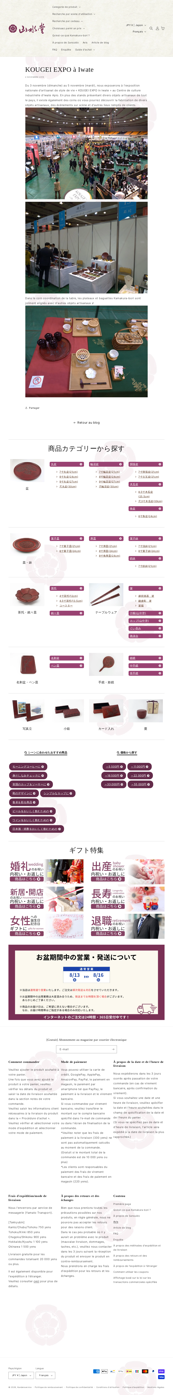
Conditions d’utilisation (107, 1387)
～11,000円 (138, 766)
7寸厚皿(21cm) (108, 546)
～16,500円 (112, 775)
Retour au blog (88, 422)
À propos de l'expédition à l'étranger (135, 1265)
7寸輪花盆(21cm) (109, 471)
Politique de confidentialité (79, 1387)
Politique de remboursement (49, 1387)
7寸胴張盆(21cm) (148, 471)
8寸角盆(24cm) (147, 516)
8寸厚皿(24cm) (108, 551)
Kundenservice (24, 1387)
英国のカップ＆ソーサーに (29, 784)
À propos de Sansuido (126, 1215)
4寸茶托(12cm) (68, 596)
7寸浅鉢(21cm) (147, 546)
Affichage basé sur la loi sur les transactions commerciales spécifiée (135, 1279)
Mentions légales (155, 1387)
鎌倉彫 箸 (145, 600)
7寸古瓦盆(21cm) (148, 476)
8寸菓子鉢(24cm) (149, 551)
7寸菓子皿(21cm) (69, 546)
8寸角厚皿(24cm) (109, 555)
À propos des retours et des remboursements (130, 1257)
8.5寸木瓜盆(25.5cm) (145, 494)
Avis (115, 1221)
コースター (66, 605)
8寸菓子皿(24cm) (70, 551)
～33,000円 (112, 784)
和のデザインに (22, 793)
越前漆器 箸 (146, 596)
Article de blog (122, 1227)
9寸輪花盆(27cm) (109, 481)
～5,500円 (112, 766)
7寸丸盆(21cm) (68, 471)
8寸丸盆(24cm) (68, 476)
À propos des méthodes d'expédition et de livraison (137, 1247)
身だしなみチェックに (27, 775)
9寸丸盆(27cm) (68, 481)
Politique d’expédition (133, 1387)
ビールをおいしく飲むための (31, 811)
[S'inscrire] (113, 1049)
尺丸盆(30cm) (67, 486)
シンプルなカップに (56, 793)
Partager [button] (34, 407)
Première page (122, 1204)
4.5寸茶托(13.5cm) (70, 600)
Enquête (118, 1239)
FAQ (115, 1233)
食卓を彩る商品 (22, 802)
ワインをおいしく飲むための (31, 820)
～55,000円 (138, 784)
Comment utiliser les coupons (131, 1271)
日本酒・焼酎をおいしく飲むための (35, 829)
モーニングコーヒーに (27, 766)
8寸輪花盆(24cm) (109, 476)
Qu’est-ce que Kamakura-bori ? (132, 1209)
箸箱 (141, 605)
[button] (66, 6)
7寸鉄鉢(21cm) (147, 566)
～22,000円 (138, 775)
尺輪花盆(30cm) (109, 486)
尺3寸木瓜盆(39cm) (150, 501)
